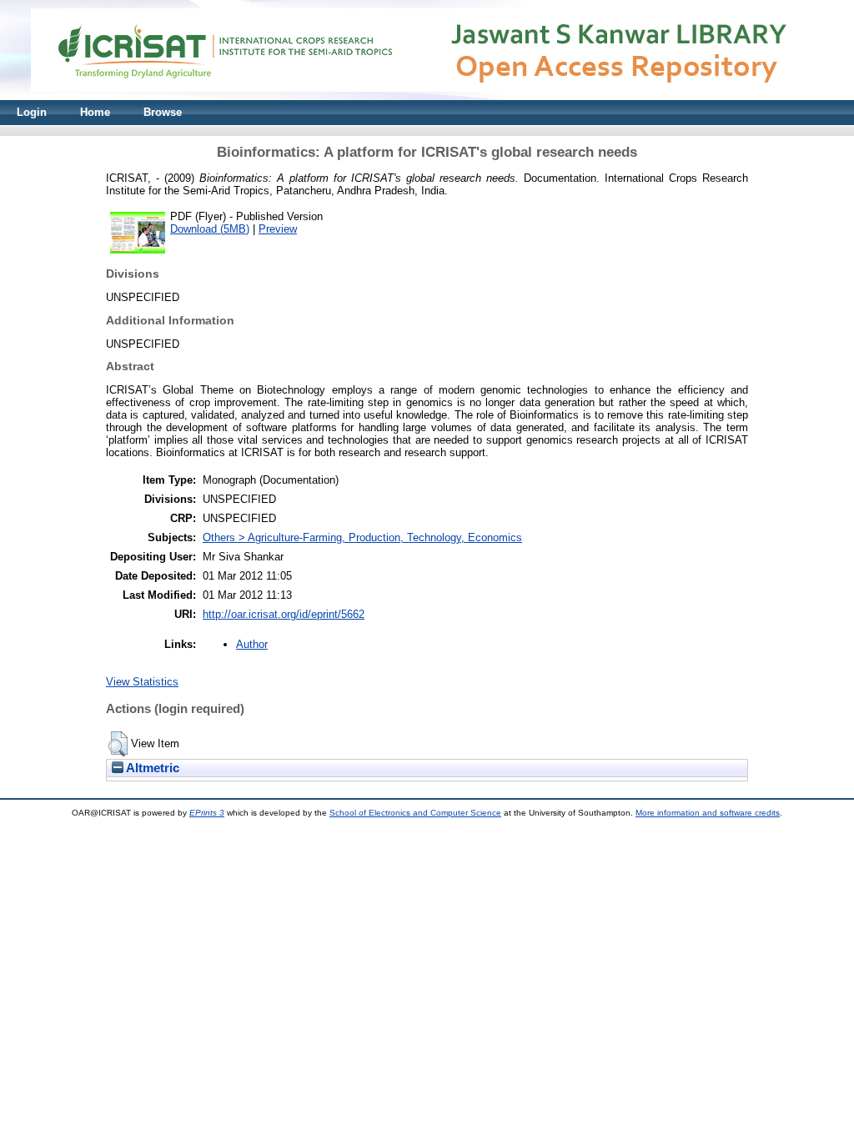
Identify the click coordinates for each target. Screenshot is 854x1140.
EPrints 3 (206, 812)
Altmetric (151, 768)
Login (32, 112)
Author (252, 644)
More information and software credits (707, 812)
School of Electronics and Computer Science (415, 812)
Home (95, 112)
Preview (278, 229)
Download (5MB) (209, 229)
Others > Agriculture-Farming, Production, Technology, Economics (362, 537)
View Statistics (142, 681)
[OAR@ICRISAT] (427, 96)
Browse (162, 112)
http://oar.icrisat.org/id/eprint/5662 (283, 614)
